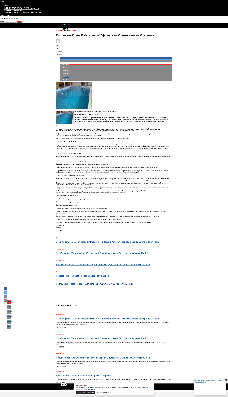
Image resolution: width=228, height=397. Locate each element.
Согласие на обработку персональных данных (22, 12)
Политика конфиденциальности (17, 7)
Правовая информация (13, 10)
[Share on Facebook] (116, 58)
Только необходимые (103, 392)
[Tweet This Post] (116, 59)
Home (6, 5)
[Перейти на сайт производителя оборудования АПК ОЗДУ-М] (210, 387)
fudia (57, 48)
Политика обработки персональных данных (21, 9)
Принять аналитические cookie (85, 392)
